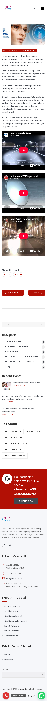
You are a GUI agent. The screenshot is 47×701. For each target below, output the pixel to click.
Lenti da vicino (34, 432)
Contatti (31, 696)
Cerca (5, 669)
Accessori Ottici (11, 635)
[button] (41, 695)
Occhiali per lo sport (15, 456)
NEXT (36, 293)
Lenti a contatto (13, 432)
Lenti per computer (13, 438)
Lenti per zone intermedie (16, 444)
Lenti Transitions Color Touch (26, 382)
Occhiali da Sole (11, 611)
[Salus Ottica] (7, 8)
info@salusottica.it (14, 578)
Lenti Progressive (13, 450)
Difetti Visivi (9, 659)
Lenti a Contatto (11, 631)
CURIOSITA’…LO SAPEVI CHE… (17, 347)
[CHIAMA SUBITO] (6, 695)
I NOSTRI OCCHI (11, 352)
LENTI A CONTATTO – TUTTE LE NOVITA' (21, 357)
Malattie (8, 655)
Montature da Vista (12, 606)
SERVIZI (7, 367)
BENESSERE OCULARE (13, 342)
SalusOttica (23, 689)
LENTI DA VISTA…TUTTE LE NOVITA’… (19, 50)
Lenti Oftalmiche (11, 626)
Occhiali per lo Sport (13, 616)
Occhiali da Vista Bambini (15, 621)
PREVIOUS (13, 293)
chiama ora (26, 501)
